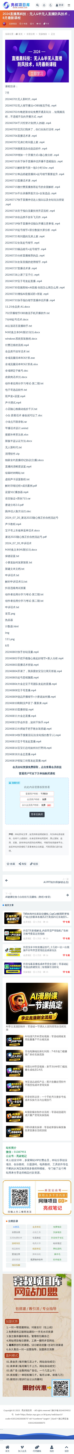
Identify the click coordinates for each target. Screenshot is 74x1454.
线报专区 (37, 1249)
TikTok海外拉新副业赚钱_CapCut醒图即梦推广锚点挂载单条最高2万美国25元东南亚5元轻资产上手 (46, 917)
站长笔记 (57, 1243)
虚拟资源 (16, 1260)
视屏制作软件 (36, 1260)
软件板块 (57, 1260)
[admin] (5, 24)
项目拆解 (16, 1265)
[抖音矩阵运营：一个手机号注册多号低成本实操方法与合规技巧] (14, 1101)
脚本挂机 (37, 1254)
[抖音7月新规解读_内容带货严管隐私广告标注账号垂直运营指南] (13, 935)
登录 (61, 5)
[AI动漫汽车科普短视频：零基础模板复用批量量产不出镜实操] (14, 1041)
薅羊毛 (57, 1254)
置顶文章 (16, 1254)
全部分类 (31, 34)
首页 (20, 34)
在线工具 (37, 1232)
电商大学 (37, 1243)
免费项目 (57, 1227)
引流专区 (37, 1238)
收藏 (12, 864)
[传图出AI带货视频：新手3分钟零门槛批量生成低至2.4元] (14, 1071)
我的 (52, 1451)
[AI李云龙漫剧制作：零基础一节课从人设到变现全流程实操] (37, 1003)
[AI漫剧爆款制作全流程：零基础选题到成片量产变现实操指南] (14, 1116)
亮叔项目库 (27, 1410)
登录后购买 (37, 814)
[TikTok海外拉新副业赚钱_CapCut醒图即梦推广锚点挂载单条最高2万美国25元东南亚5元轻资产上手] (13, 918)
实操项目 (13, 24)
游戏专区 (16, 1243)
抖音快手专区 (57, 1238)
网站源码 (57, 1249)
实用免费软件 (16, 1238)
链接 (35, 864)
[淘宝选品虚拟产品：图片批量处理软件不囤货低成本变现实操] (14, 1086)
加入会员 (22, 1451)
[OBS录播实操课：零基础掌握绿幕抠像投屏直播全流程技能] (14, 1131)
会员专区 (27, 922)
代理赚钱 (37, 1451)
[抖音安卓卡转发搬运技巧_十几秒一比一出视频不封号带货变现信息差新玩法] (13, 951)
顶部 (67, 1451)
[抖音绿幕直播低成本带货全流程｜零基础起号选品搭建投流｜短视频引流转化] (13, 968)
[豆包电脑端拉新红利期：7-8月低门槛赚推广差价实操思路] (14, 1056)
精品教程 (16, 1249)
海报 (23, 864)
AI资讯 (16, 1227)
